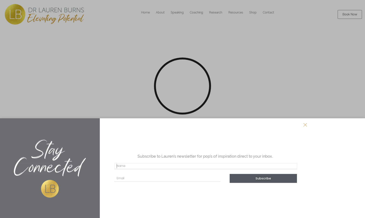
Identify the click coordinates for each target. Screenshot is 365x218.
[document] (182, 109)
